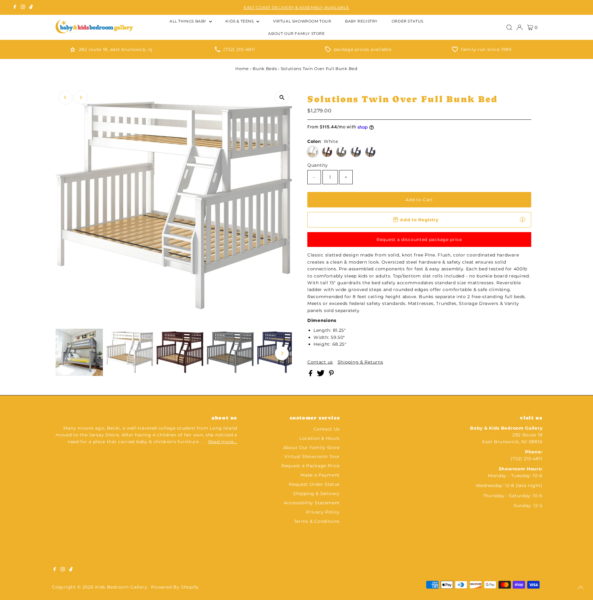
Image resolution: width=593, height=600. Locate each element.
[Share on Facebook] (311, 374)
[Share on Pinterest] (331, 374)
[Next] (81, 97)
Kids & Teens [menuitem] (240, 21)
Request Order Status (314, 484)
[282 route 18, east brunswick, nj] (73, 50)
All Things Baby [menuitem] (189, 21)
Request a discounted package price (419, 239)
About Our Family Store (311, 447)
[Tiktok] (31, 7)
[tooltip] (522, 219)
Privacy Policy (323, 512)
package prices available (363, 49)
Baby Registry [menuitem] (361, 21)
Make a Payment (320, 475)
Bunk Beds (265, 68)
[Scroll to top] (580, 587)
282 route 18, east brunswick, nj (116, 49)
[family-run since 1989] (455, 50)
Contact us (320, 362)
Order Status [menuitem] (407, 21)
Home (242, 68)
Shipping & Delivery (316, 493)
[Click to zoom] (282, 98)
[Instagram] (23, 7)
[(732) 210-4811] (217, 50)
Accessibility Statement (312, 503)
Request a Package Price (310, 466)
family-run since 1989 (486, 49)
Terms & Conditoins (317, 521)
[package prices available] (328, 50)
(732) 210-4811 (239, 49)
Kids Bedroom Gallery (121, 587)
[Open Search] (509, 27)
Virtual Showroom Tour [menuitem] (302, 21)
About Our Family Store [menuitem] (296, 33)
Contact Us (326, 429)
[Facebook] (15, 7)
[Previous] (66, 97)
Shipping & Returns (360, 362)
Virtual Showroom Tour (312, 456)
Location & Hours (319, 438)
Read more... (222, 441)
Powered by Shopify (175, 587)
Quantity (317, 165)
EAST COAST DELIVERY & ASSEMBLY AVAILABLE (296, 7)
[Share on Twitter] (321, 374)
